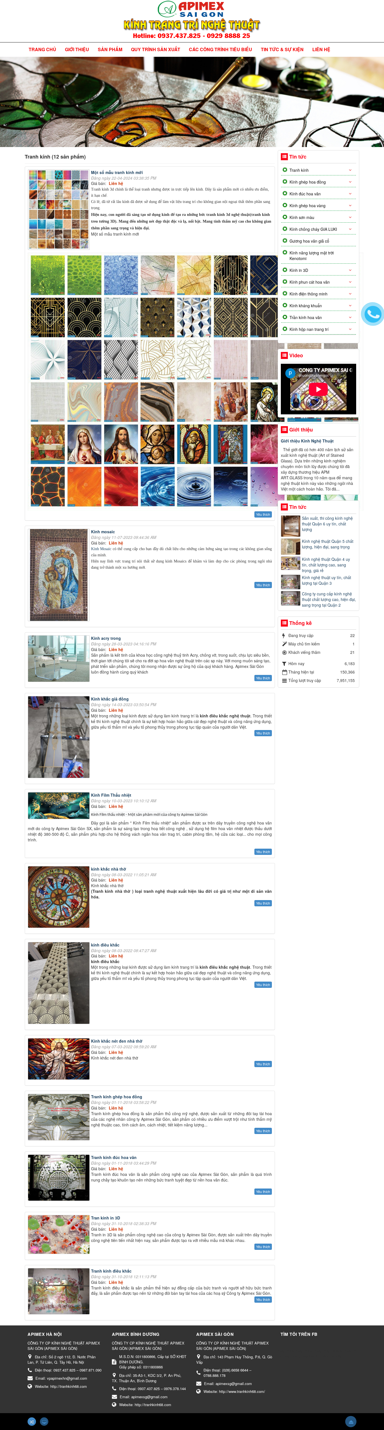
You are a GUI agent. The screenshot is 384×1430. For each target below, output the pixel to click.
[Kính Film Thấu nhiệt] (59, 806)
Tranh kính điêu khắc (111, 1271)
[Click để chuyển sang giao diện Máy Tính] (44, 1421)
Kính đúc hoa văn (305, 193)
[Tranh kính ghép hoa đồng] (59, 1118)
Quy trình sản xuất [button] (155, 49)
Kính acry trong (106, 638)
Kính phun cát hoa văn (310, 282)
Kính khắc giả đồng (110, 699)
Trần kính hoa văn (306, 317)
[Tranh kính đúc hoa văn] (59, 1178)
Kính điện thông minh (308, 294)
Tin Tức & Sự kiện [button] (282, 49)
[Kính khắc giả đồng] (59, 738)
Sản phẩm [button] (110, 49)
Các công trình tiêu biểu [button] (220, 49)
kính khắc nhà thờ (108, 869)
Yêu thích (263, 514)
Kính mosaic (103, 531)
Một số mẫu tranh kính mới (117, 172)
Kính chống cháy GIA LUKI (313, 229)
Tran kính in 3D (105, 1218)
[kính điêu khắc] (59, 984)
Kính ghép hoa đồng (308, 182)
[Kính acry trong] (59, 659)
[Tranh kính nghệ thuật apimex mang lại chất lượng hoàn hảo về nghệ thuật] (192, 20)
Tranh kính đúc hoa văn (114, 1157)
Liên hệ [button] (321, 49)
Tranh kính (299, 170)
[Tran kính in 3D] (59, 1235)
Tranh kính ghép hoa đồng (116, 1096)
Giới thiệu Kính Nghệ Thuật (307, 441)
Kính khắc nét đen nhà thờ (117, 1041)
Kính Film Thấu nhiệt (111, 795)
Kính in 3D (299, 270)
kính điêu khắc (105, 945)
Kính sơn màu (302, 217)
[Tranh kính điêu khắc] (59, 1292)
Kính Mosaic (102, 549)
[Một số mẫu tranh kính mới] (59, 210)
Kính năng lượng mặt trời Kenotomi (312, 255)
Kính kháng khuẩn (306, 305)
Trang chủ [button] (42, 49)
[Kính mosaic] (59, 576)
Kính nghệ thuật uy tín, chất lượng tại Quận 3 (326, 580)
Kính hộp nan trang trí (309, 329)
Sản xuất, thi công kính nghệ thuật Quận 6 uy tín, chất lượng (327, 523)
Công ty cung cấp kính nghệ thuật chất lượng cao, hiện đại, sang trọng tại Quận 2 (329, 599)
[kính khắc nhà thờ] (59, 897)
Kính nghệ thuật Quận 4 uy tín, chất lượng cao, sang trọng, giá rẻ (326, 564)
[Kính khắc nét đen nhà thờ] (59, 1060)
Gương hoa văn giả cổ (309, 241)
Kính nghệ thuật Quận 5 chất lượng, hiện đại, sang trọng (327, 544)
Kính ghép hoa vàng (308, 205)
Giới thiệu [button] (77, 49)
